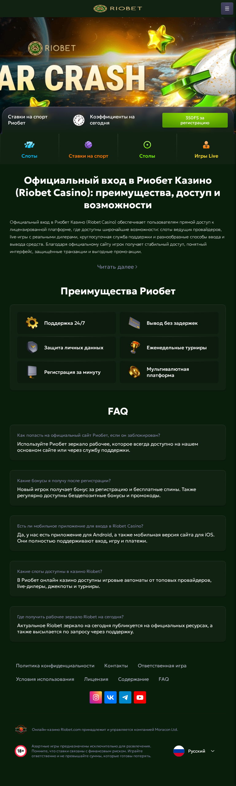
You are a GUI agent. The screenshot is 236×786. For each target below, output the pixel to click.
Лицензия (96, 679)
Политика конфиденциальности (55, 665)
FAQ (164, 679)
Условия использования (45, 679)
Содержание (133, 679)
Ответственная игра (162, 665)
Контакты (116, 665)
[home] (118, 8)
